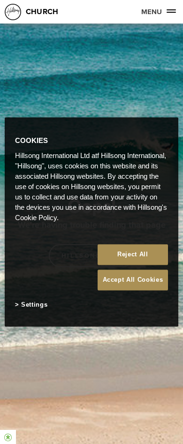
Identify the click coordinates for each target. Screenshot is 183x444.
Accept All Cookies (133, 279)
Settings (34, 304)
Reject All (132, 254)
